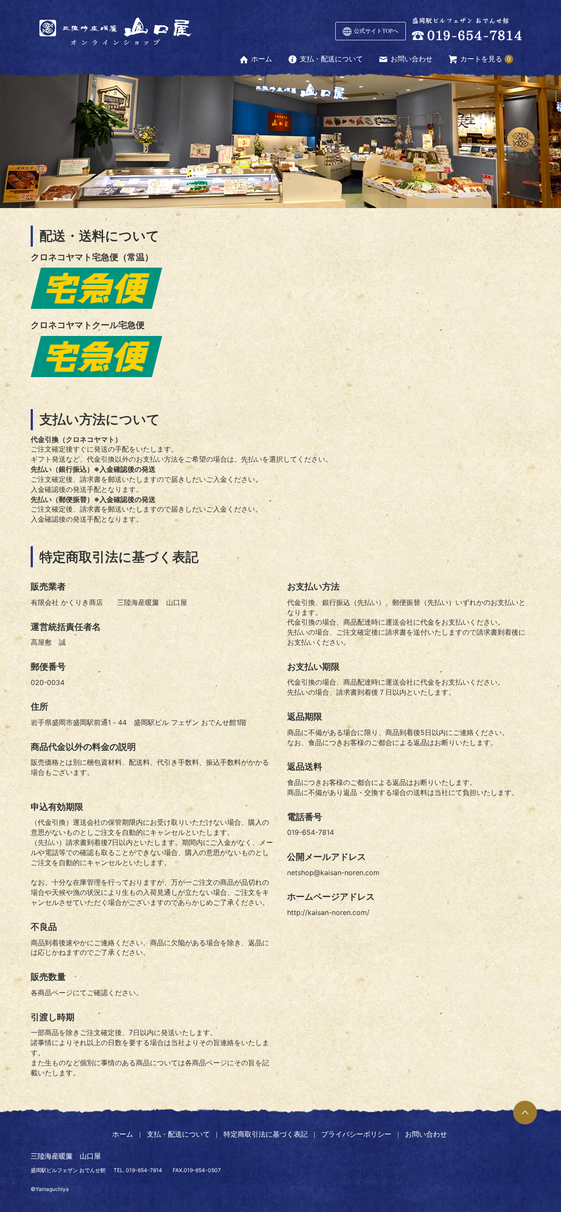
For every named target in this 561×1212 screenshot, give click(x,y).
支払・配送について (331, 59)
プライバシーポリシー (356, 1134)
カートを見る (481, 59)
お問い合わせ (412, 59)
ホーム (261, 59)
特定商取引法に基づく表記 (266, 1134)
